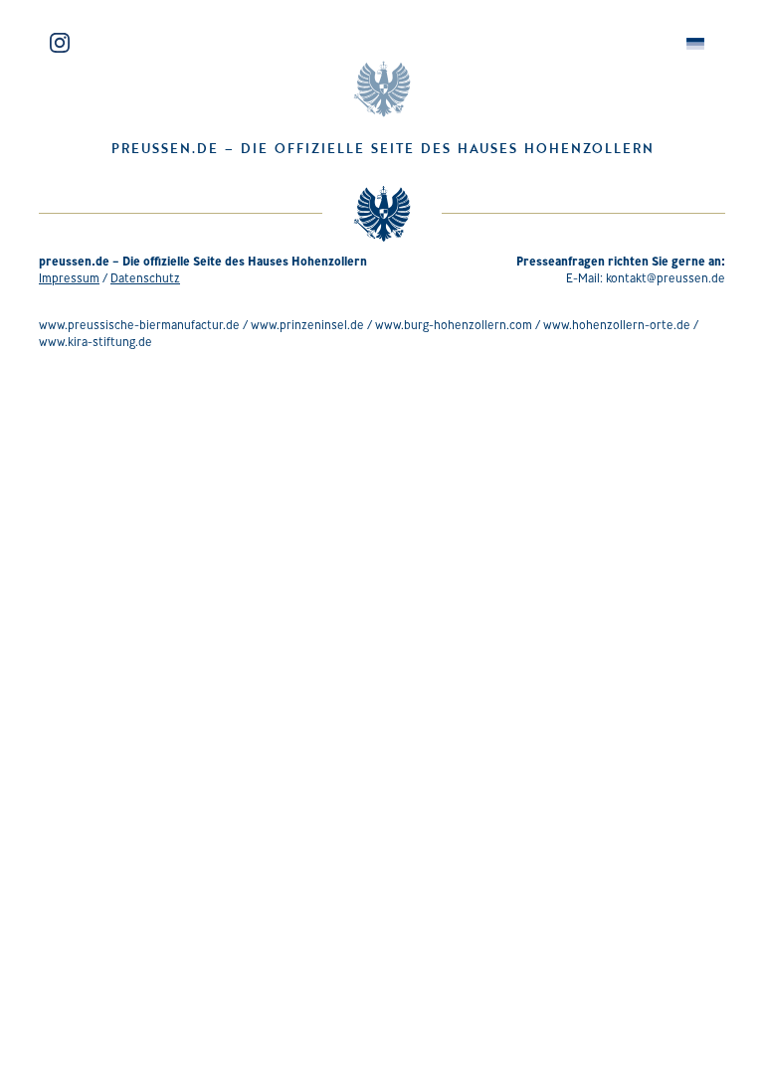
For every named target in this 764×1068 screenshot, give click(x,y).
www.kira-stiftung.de (95, 341)
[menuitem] (695, 44)
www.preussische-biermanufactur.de (139, 324)
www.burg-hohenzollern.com (453, 324)
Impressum (69, 277)
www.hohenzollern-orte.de (616, 324)
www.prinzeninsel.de (307, 324)
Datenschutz (145, 277)
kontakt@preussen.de (665, 277)
